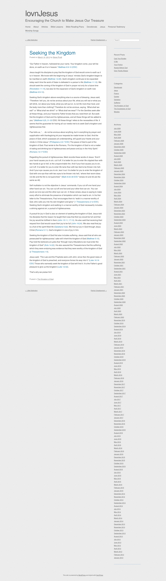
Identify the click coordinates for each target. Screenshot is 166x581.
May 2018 (117, 369)
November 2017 (119, 387)
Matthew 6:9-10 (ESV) (67, 67)
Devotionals (92, 26)
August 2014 (118, 506)
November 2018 (119, 354)
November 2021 (119, 262)
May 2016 (117, 442)
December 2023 (119, 210)
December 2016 (119, 421)
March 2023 (118, 229)
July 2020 (117, 308)
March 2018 (118, 375)
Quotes (116, 96)
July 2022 (117, 247)
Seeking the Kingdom (52, 52)
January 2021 (118, 290)
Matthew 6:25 (40, 120)
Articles (44, 26)
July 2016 (117, 436)
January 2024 (118, 207)
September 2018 (120, 360)
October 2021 (118, 265)
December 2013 (119, 524)
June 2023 (117, 226)
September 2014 (120, 503)
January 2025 (118, 171)
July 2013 (117, 539)
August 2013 (118, 536)
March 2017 (118, 411)
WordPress (82, 575)
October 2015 (118, 463)
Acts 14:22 (49, 245)
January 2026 (118, 143)
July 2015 (117, 472)
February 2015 (119, 488)
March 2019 (118, 341)
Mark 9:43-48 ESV (70, 176)
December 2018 (119, 351)
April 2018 (117, 372)
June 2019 (117, 335)
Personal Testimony (116, 26)
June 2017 (117, 402)
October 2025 (118, 150)
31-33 (49, 120)
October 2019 (118, 323)
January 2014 (118, 521)
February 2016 (119, 451)
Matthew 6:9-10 (36, 92)
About (36, 26)
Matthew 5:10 (93, 238)
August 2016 (118, 433)
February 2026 (119, 140)
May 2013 (117, 545)
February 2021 (119, 287)
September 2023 (120, 220)
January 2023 (118, 235)
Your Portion (118, 64)
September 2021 (120, 268)
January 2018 (118, 381)
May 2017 (117, 405)
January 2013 (118, 558)
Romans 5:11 (41, 230)
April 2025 (117, 162)
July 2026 (117, 128)
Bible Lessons (57, 26)
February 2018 (119, 378)
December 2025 (119, 147)
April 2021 (117, 280)
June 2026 (117, 131)
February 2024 (119, 204)
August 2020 (118, 305)
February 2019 (119, 344)
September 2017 (120, 393)
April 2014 (117, 515)
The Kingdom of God (45, 279)
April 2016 (117, 445)
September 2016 (120, 430)
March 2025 (118, 165)
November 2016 (119, 424)
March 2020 (118, 314)
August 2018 (118, 363)
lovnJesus (41, 12)
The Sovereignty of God (122, 109)
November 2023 (119, 214)
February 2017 (119, 414)
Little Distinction (31, 40)
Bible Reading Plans (75, 26)
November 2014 (119, 497)
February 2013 (119, 554)
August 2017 (118, 396)
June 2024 (117, 192)
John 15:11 (63, 220)
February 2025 (119, 168)
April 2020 (117, 311)
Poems (116, 93)
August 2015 (118, 469)
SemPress (99, 575)
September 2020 (120, 302)
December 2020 (119, 293)
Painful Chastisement (99, 40)
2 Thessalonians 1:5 (39, 251)
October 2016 (118, 427)
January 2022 (118, 259)
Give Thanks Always (121, 71)
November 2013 (119, 527)
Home (28, 26)
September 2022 (120, 241)
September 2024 (120, 183)
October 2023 (118, 217)
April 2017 (117, 408)
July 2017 (117, 399)
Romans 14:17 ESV (38, 151)
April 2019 (117, 338)
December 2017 (119, 384)
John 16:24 (77, 223)
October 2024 (118, 180)
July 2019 (117, 332)
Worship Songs (32, 30)
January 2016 (118, 454)
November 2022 (119, 238)
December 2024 (119, 174)
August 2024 (118, 186)
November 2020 (119, 296)
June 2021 (117, 274)
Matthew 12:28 (54, 78)
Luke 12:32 (63, 266)
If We (116, 61)
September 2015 (120, 466)
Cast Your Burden (120, 58)
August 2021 (118, 271)
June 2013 (117, 542)
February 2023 (119, 232)
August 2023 (118, 223)
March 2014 (118, 518)
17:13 (71, 220)
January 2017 (118, 417)
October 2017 (118, 390)
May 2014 (117, 512)
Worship (117, 112)
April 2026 (117, 137)
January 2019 (118, 347)
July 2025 (117, 159)
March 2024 (118, 201)
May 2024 (117, 195)
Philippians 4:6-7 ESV (59, 142)
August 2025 (118, 156)
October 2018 (118, 357)
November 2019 (119, 320)
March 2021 (118, 284)
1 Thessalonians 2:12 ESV (86, 201)
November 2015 (119, 460)
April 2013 (117, 548)
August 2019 (118, 329)
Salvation (117, 99)
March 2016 (118, 448)
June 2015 (117, 475)
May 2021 (117, 277)
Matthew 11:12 (90, 82)
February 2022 (119, 256)
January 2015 (118, 491)
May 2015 (117, 478)
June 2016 (117, 439)
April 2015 (117, 481)
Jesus (102, 26)
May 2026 (117, 134)
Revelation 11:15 (37, 88)
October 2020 (118, 299)
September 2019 (120, 326)
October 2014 (118, 500)
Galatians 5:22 (61, 226)
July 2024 (117, 189)
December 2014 (119, 494)
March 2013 (118, 551)
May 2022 (117, 250)
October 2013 (118, 530)
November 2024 (119, 177)
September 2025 (120, 153)
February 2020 (119, 317)
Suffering (117, 102)
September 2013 (120, 533)
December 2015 (119, 457)
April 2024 (117, 198)
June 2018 (117, 366)
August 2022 (118, 244)
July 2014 (117, 509)
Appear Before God (120, 67)
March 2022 (118, 253)
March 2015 (118, 484)
